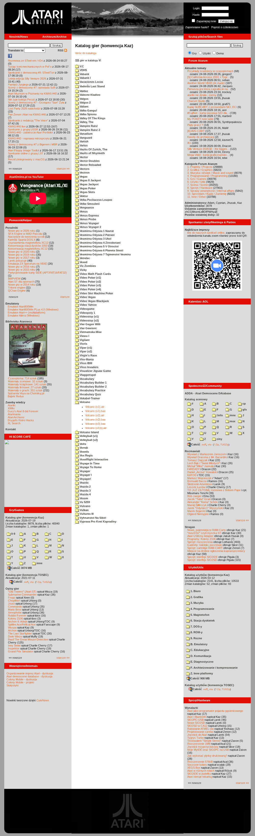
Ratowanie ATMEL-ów (200, 728)
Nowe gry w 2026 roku (21, 230)
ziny (219, 438)
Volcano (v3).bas (95, 423)
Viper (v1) (85, 347)
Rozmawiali (192, 451)
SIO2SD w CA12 (197, 725)
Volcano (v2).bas (95, 419)
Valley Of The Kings (92, 118)
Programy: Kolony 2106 (201, 538)
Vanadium (86, 133)
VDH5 (83, 70)
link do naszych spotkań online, (206, 232)
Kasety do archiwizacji (200, 136)
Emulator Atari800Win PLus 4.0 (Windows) (33, 309)
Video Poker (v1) (90, 277)
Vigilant (84, 339)
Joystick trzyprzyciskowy (202, 746)
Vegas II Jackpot (90, 180)
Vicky (83, 269)
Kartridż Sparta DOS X (21, 239)
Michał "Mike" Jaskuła (200, 466)
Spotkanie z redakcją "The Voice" (28, 120)
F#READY (193, 469)
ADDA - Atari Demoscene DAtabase (208, 393)
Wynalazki (191, 707)
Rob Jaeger (194, 496)
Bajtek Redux (16, 396)
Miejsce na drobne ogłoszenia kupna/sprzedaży (216, 550)
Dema (220, 53)
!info (219, 415)
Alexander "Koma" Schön (202, 502)
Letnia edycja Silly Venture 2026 (27, 78)
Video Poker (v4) (90, 289)
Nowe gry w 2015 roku (21, 269)
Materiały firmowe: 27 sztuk (24, 387)
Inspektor (13, 648)
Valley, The (86, 121)
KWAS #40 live (17, 126)
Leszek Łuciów (196, 487)
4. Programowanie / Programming (207, 175)
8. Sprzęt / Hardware (199, 187)
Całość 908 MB (200, 678)
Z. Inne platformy (201, 673)
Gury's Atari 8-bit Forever (23, 411)
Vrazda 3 (85, 490)
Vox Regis (86, 455)
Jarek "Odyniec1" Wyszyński (205, 508)
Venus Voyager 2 (90, 226)
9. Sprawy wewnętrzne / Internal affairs (210, 190)
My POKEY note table (200, 118)
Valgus (83, 98)
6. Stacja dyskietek (202, 620)
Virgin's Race (88, 355)
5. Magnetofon (199, 614)
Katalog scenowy (196, 399)
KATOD (191, 475)
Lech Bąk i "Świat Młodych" (203, 463)
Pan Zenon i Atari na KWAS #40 (27, 114)
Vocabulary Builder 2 (93, 386)
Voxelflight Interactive (93, 459)
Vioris (83, 343)
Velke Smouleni (89, 203)
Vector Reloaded (90, 164)
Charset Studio (196, 101)
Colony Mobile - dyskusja (21, 679)
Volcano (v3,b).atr (96, 427)
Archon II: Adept (18, 621)
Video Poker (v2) (90, 281)
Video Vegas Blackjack (94, 301)
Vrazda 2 (85, 486)
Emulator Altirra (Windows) (24, 315)
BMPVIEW (14, 278)
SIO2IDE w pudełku (199, 773)
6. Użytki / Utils (196, 181)
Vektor (83, 196)
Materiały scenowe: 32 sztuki (25, 381)
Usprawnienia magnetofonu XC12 (28, 242)
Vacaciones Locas (91, 81)
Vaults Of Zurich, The (93, 149)
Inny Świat (14, 645)
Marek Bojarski (196, 511)
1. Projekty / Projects (199, 166)
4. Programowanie (202, 608)
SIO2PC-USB (195, 719)
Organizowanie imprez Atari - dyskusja (29, 673)
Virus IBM (85, 363)
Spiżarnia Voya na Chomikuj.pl (26, 393)
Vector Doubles (89, 160)
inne (39, 563)
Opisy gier (12, 588)
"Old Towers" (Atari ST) (22, 591)
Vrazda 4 (85, 494)
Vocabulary (86, 378)
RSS (61, 50)
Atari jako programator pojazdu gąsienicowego (215, 710)
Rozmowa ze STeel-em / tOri (25, 60)
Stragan (190, 526)
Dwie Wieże (15, 636)
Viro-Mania (86, 359)
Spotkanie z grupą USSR (23, 129)
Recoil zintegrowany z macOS (26, 159)
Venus (83, 211)
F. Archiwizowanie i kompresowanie (214, 667)
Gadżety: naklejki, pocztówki (204, 544)
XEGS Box (193, 767)
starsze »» (63, 168)
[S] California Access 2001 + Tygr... (208, 77)
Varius (83, 145)
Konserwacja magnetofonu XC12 (28, 248)
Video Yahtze (88, 304)
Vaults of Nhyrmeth (92, 153)
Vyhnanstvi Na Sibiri (92, 517)
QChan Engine (17, 290)
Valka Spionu (88, 114)
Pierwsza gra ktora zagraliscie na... (208, 89)
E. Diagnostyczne (201, 661)
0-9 (12, 533)
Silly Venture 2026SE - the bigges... (208, 148)
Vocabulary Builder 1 (93, 382)
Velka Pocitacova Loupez (95, 199)
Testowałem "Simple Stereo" (204, 740)
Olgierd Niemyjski (197, 514)
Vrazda (83, 482)
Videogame (86, 308)
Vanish (83, 141)
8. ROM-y (196, 632)
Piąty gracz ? (195, 124)
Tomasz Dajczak (197, 460)
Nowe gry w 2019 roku (21, 254)
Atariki (11, 405)
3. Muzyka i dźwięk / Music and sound (210, 172)
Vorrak (83, 447)
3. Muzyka (196, 602)
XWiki (11, 408)
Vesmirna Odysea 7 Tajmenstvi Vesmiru (105, 254)
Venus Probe (87, 219)
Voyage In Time (89, 463)
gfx (244, 409)
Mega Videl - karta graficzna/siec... (208, 154)
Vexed (83, 262)
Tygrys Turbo (195, 737)
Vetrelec (84, 258)
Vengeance (86, 207)
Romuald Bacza (196, 481)
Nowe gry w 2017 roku (21, 257)
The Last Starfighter (20, 633)
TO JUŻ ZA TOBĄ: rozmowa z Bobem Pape (214, 490)
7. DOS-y (196, 626)
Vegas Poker (87, 188)
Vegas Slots (87, 192)
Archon (12, 630)
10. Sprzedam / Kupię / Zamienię (206, 193)
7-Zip (38, 582)
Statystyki (12, 685)
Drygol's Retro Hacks (21, 420)
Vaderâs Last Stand (92, 86)
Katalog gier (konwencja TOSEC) (27, 574)
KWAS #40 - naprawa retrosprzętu (29, 138)
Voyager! (85, 478)
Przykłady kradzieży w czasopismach (210, 71)
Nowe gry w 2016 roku (21, 266)
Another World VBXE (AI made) (206, 83)
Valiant (83, 106)
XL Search (14, 423)
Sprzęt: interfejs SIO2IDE (202, 556)
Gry (194, 53)
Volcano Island (89, 432)
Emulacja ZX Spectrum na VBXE (27, 263)
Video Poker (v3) (90, 285)
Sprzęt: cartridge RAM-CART (205, 547)
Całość (17, 581)
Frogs (11, 597)
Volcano (84, 402)
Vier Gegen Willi (89, 324)
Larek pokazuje (17, 260)
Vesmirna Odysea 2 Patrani (97, 234)
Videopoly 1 (87, 312)
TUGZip (47, 582)
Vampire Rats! (88, 125)
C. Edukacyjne (199, 649)
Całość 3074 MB (21, 567)
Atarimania (14, 414)
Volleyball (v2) (88, 439)
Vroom (83, 498)
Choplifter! (14, 600)
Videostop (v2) (89, 320)
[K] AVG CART (196, 130)
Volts (82, 443)
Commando (15, 606)
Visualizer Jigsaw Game (95, 370)
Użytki (206, 53)
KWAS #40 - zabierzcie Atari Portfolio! (30, 132)
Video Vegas (87, 297)
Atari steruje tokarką (199, 776)
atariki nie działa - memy (201, 95)
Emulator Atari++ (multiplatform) (26, 312)
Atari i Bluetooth (196, 716)
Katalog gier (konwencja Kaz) (24, 517)
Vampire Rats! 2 (89, 129)
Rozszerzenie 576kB (200, 761)
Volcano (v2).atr (94, 415)
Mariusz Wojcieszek (199, 478)
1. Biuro (195, 591)
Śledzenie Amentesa (199, 484)
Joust (11, 603)
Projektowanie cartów (200, 731)
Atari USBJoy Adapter (200, 535)
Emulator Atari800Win (20, 306)
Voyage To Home (90, 467)
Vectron (84, 172)
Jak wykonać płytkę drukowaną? (207, 755)
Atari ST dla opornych (21, 281)
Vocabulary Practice (92, 390)
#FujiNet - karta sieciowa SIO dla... (208, 112)
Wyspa (12, 627)
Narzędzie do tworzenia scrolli (26, 236)
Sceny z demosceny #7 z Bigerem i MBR (33, 144)
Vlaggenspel (87, 374)
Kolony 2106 (15, 618)
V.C (81, 66)
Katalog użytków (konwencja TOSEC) (209, 685)
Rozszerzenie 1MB (198, 743)
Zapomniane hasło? (197, 27)
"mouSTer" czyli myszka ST (204, 532)
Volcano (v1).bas (95, 411)
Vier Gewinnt (88, 328)
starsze (64, 296)
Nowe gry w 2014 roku (21, 284)
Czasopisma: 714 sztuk (22, 378)
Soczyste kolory (197, 764)
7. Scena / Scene (197, 184)
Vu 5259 (84, 502)
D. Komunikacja (200, 655)
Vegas (83, 176)
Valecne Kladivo (89, 94)
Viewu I (84, 335)
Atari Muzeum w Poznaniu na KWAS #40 (32, 93)
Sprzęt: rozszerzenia (200, 541)
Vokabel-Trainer (89, 398)
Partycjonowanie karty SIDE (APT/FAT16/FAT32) (37, 272)
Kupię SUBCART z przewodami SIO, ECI (212, 106)
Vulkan (84, 510)
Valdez (83, 91)
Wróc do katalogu (85, 53)
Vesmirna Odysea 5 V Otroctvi (99, 246)
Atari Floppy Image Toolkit (24, 150)
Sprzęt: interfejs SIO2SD (202, 559)
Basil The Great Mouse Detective (28, 639)
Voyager (84, 471)
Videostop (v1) (89, 316)
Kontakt (10, 429)
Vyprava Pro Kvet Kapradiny (97, 521)
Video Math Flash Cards (95, 273)
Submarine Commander (22, 594)
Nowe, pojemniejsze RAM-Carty (206, 529)
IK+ (189, 142)
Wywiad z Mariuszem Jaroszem (206, 454)
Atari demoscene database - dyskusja (29, 676)
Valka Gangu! (88, 110)
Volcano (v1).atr (94, 406)
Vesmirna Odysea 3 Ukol (95, 238)
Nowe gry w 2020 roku (21, 251)
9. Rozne (196, 638)
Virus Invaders (88, 367)
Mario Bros (14, 609)
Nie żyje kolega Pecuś (21, 99)
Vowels (84, 451)
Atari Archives (16, 417)
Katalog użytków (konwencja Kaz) (207, 574)
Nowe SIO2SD (196, 722)
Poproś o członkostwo (224, 27)
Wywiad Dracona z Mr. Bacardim (207, 457)
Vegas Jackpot (89, 184)
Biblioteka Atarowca (18, 321)
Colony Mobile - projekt (20, 682)
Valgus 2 (85, 102)
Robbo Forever (17, 615)
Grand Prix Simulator (20, 651)
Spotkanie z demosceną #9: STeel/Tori (31, 72)
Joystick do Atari (197, 734)
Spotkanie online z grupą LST (25, 153)
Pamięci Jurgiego (18, 84)
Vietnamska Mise (90, 331)
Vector (83, 157)
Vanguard (85, 137)
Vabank (84, 74)
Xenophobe (15, 612)
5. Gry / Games (196, 178)
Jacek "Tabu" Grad (198, 499)
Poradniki (11, 227)
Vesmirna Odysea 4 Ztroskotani (100, 242)
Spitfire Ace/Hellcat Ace (22, 624)
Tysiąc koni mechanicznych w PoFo (30, 66)
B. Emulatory (198, 644)
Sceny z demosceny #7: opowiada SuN (32, 87)
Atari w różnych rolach (200, 770)
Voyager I (85, 474)
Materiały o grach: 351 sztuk (25, 390)
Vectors (84, 168)
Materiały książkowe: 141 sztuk (27, 384)
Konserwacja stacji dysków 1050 (28, 245)
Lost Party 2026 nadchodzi (24, 108)
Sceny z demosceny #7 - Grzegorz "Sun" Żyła (36, 102)
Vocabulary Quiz (90, 394)
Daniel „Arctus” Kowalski (202, 472)
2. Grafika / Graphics (200, 169)
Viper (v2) (85, 351)
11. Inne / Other (196, 196)
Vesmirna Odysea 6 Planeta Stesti (101, 250)
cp (244, 403)
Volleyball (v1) (88, 435)
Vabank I (85, 77)
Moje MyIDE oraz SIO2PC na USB (208, 749)
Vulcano (84, 506)
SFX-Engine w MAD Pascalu (25, 233)
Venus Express (89, 215)
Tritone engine (16, 287)
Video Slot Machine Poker (96, 293)
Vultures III (86, 513)
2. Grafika (196, 597)
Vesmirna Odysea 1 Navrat (96, 230)
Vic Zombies (87, 265)
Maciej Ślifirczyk (197, 505)
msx (232, 421)
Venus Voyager (89, 223)
